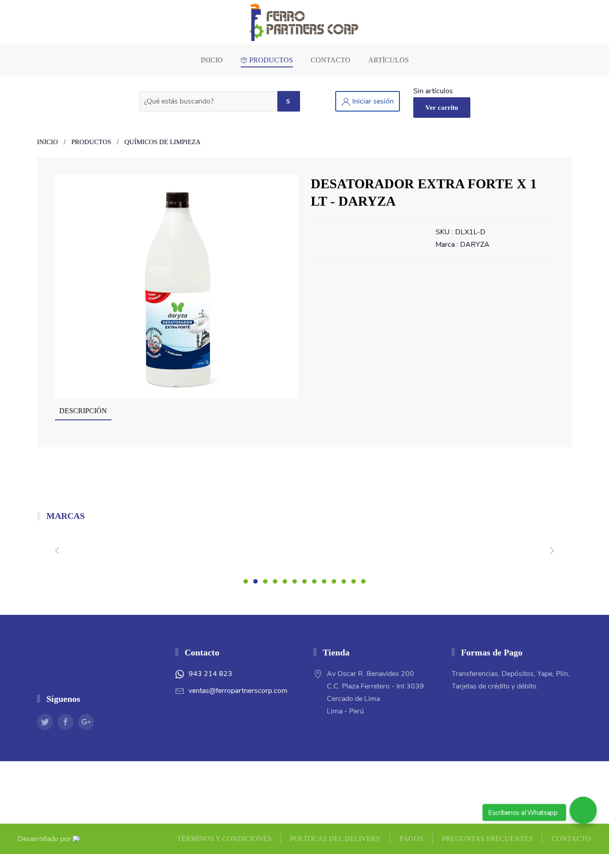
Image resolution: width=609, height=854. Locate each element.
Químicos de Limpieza (162, 141)
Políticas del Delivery (335, 838)
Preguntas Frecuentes (487, 838)
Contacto (330, 60)
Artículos (388, 60)
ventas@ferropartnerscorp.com (238, 691)
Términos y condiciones (224, 838)
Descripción (83, 411)
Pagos (411, 838)
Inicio (212, 60)
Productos (271, 60)
